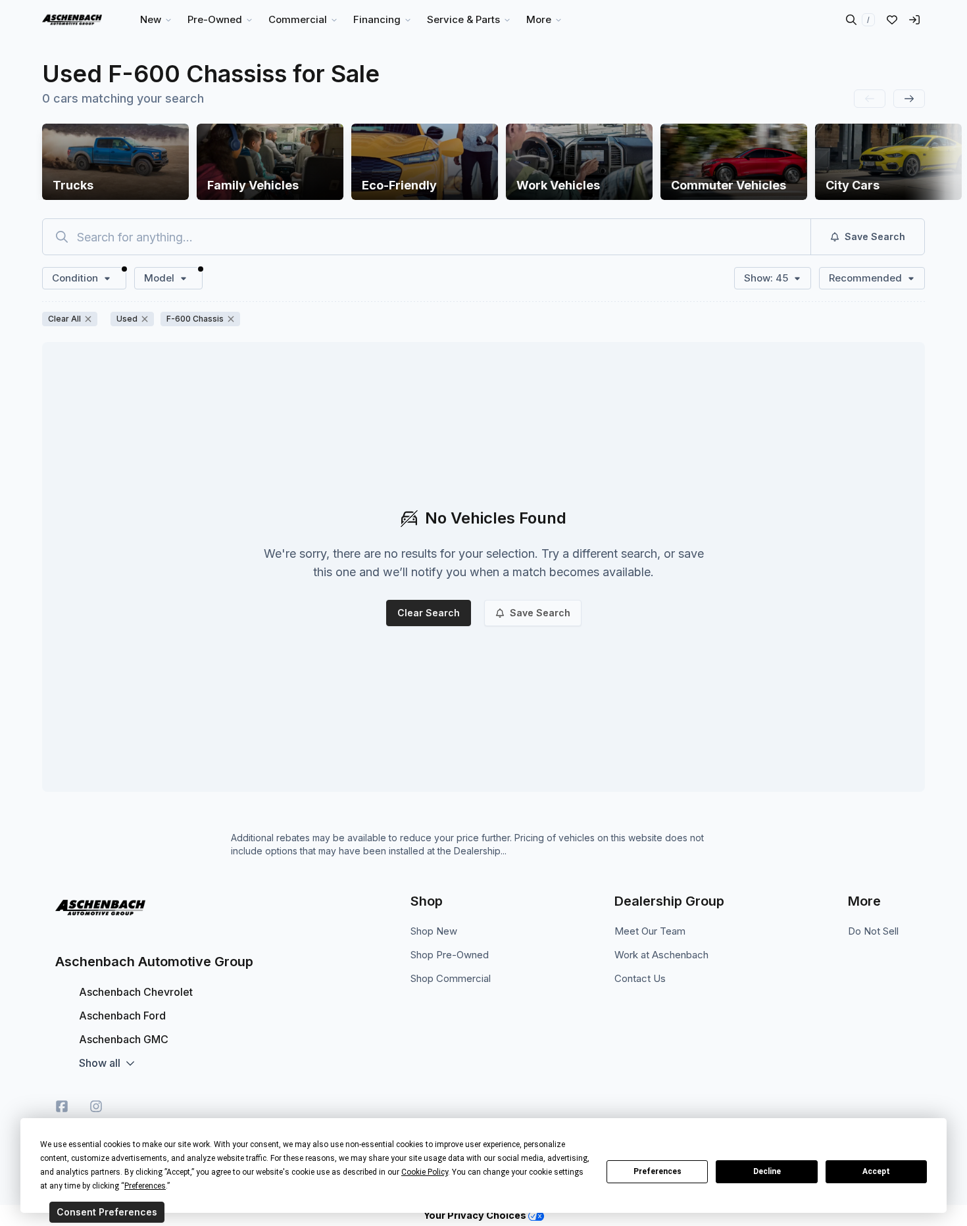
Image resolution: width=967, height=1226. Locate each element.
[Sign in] (914, 19)
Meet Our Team (649, 931)
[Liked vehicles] (892, 19)
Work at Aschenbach (661, 954)
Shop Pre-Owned (449, 954)
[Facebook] (61, 1106)
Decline (767, 1171)
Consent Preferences (107, 1211)
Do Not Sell (873, 931)
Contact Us (640, 978)
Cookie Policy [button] (424, 1172)
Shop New (433, 931)
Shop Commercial (450, 978)
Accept (876, 1171)
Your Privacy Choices (476, 1215)
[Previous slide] (869, 98)
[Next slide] (909, 98)
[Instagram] (96, 1106)
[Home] (72, 19)
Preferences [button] (145, 1185)
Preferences (657, 1171)
